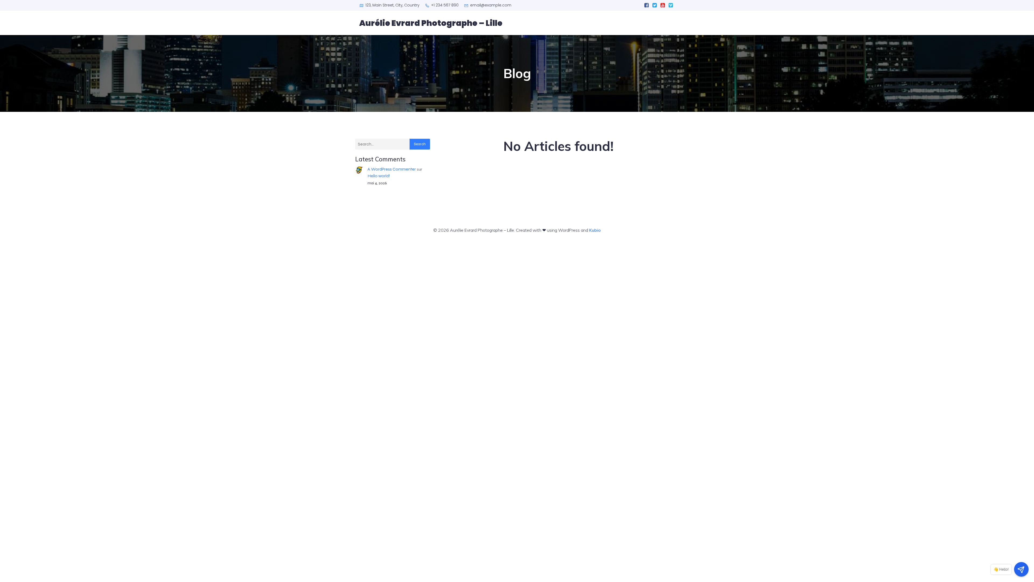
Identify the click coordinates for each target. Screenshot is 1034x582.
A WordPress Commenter (392, 169)
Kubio (595, 230)
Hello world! (379, 175)
